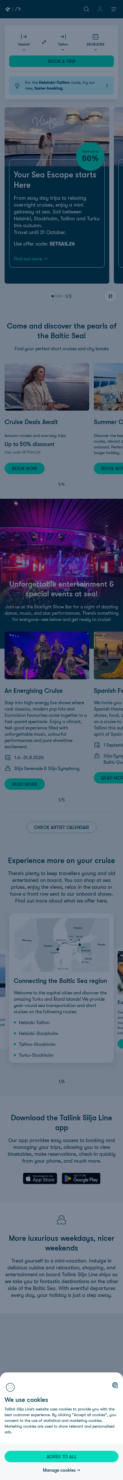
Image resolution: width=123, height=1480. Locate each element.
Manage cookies (59, 1470)
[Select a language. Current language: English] (115, 1385)
